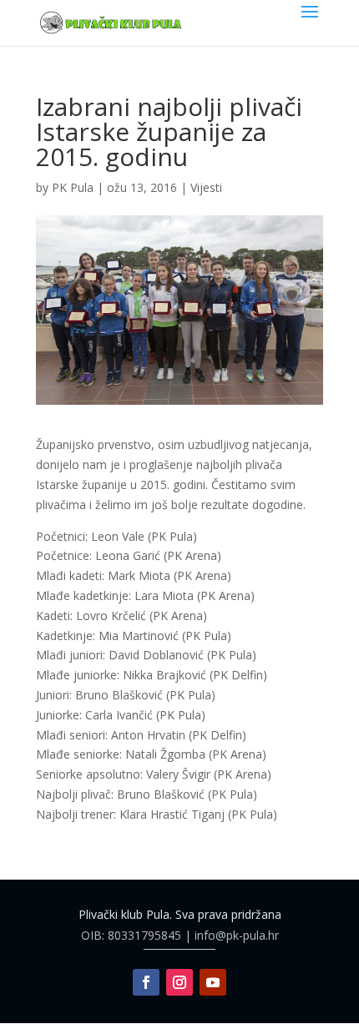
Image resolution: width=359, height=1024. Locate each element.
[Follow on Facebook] (146, 982)
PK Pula (73, 187)
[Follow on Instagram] (179, 982)
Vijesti (206, 187)
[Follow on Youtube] (213, 982)
